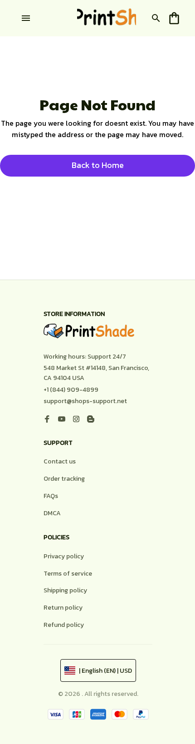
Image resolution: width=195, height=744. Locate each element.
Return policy (63, 607)
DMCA (52, 513)
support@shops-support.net (85, 401)
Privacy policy (64, 556)
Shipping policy (65, 590)
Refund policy (64, 625)
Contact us (60, 461)
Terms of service (68, 573)
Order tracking (64, 478)
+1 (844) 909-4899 (71, 389)
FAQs (51, 496)
